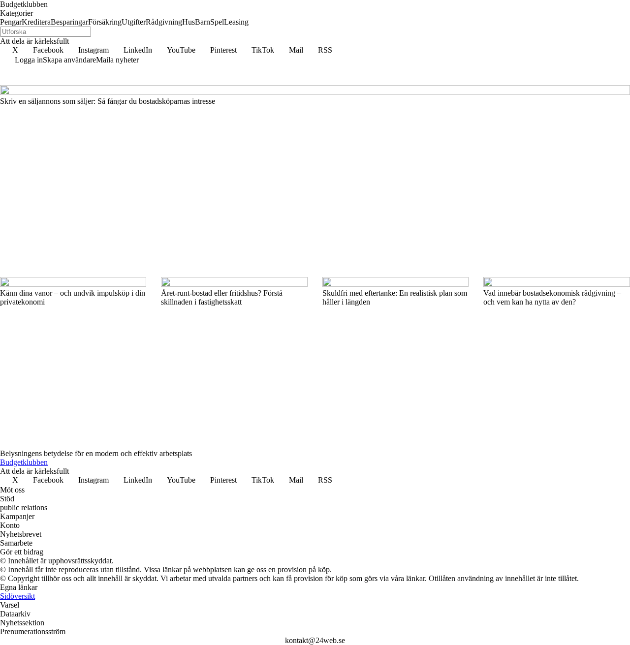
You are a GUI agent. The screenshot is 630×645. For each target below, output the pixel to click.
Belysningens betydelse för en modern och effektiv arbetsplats (96, 453)
